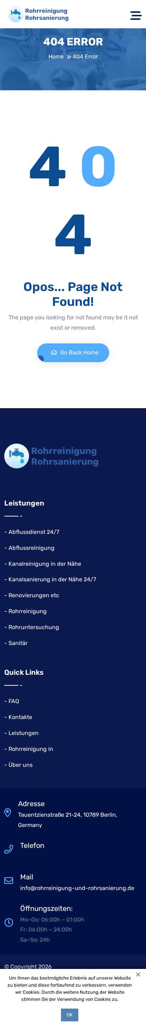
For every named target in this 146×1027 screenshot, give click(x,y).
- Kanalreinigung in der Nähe (42, 563)
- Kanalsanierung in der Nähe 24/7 (50, 579)
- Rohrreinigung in (28, 749)
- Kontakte (18, 717)
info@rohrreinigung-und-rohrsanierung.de (77, 888)
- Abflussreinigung (29, 547)
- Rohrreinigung (25, 611)
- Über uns (18, 764)
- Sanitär (16, 643)
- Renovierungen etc (31, 595)
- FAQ (11, 701)
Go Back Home (79, 352)
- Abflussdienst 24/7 (31, 532)
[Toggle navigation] (136, 14)
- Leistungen (21, 733)
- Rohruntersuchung (31, 627)
